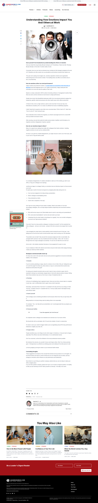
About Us (73, 484)
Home (72, 482)
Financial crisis (39, 396)
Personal (51, 16)
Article (46, 16)
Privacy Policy (9, 500)
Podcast (38, 446)
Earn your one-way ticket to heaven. (13, 490)
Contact (73, 491)
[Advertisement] (49, 376)
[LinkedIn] (10, 493)
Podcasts (44, 9)
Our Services (65, 9)
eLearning (57, 9)
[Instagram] (14, 493)
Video (67, 446)
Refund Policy (15, 500)
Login (90, 4)
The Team (73, 487)
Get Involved (74, 489)
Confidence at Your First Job (45, 449)
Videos (51, 9)
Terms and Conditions (22, 500)
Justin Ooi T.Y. (50, 26)
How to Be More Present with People (19, 449)
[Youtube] (12, 493)
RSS (27, 500)
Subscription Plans (82, 4)
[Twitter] (8, 493)
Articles (39, 9)
